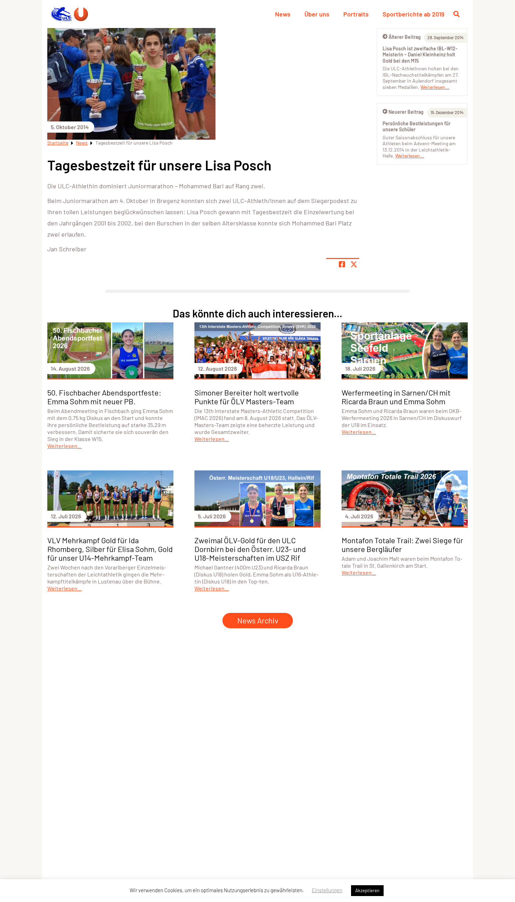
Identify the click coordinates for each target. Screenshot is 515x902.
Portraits (356, 14)
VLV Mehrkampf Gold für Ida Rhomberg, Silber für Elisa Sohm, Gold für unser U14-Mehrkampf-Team (110, 549)
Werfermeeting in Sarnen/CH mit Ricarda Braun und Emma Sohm (396, 397)
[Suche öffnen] (456, 14)
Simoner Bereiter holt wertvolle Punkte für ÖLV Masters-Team (246, 397)
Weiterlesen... (434, 87)
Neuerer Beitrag (406, 112)
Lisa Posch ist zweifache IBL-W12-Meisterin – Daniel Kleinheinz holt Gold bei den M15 (420, 55)
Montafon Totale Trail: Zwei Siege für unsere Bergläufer (402, 544)
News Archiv (257, 620)
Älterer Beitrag (405, 37)
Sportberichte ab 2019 (413, 14)
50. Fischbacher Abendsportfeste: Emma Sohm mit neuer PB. (104, 397)
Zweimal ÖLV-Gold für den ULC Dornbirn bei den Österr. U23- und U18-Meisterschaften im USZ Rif (250, 549)
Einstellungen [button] (327, 890)
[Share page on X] (354, 264)
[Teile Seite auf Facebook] (342, 264)
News (282, 14)
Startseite (57, 143)
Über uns (316, 14)
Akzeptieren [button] (367, 890)
